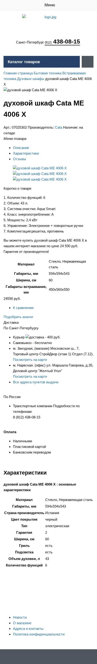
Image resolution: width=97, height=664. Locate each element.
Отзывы (19, 159)
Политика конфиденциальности (39, 634)
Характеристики (26, 153)
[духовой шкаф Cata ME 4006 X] (40, 168)
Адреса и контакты (28, 629)
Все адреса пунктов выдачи (35, 382)
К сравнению (23, 308)
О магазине (22, 623)
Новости (20, 617)
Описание (21, 148)
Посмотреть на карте (30, 360)
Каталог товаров (24, 62)
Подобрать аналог (18, 317)
